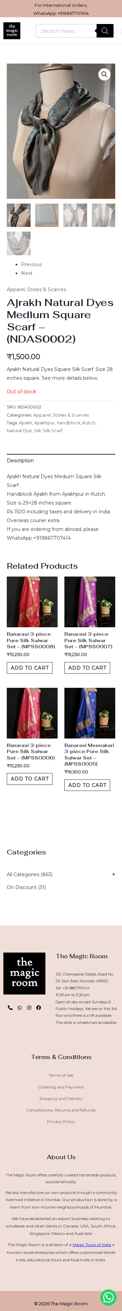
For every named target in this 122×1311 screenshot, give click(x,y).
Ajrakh (25, 422)
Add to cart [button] (30, 668)
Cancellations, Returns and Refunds (61, 1110)
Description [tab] (20, 461)
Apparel (16, 289)
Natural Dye (19, 430)
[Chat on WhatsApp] (108, 1297)
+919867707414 (73, 13)
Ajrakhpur (44, 422)
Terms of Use (61, 1075)
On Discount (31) (26, 887)
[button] (104, 74)
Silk (37, 430)
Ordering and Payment (61, 1087)
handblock (68, 422)
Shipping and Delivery (61, 1098)
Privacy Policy (61, 1121)
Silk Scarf (52, 430)
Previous (31, 264)
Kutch (88, 422)
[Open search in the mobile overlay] (75, 31)
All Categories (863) (30, 874)
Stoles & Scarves (46, 289)
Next (27, 273)
